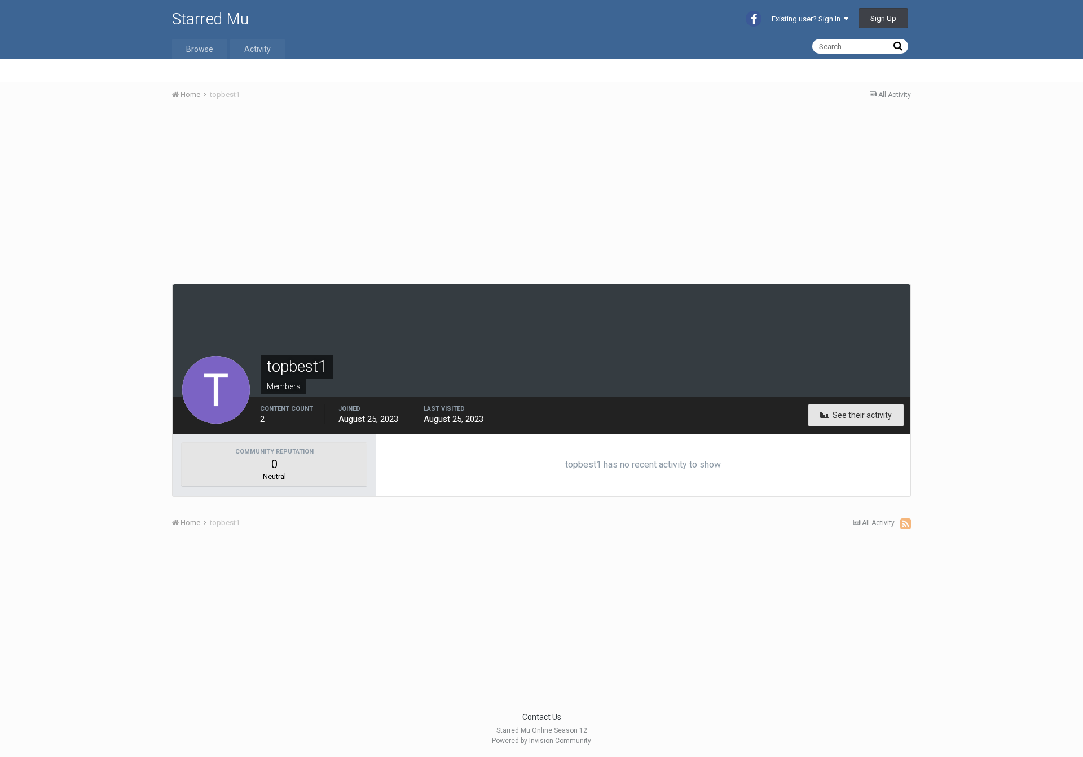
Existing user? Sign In (808, 19)
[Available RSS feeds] (905, 523)
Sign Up (883, 18)
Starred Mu (210, 19)
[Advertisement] (377, 193)
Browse (199, 49)
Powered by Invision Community (541, 741)
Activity (257, 49)
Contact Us (541, 716)
